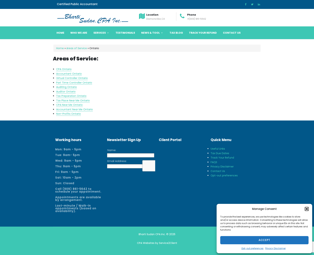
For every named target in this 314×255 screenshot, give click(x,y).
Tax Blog (176, 33)
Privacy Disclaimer (275, 248)
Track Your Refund (203, 33)
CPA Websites (145, 243)
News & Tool (150, 33)
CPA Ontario (64, 69)
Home (60, 33)
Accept (264, 240)
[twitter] (251, 4)
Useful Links (218, 149)
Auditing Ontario (66, 87)
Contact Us (232, 33)
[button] (307, 209)
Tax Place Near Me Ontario (73, 100)
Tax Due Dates (220, 153)
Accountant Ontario (69, 74)
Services (99, 33)
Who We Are (78, 33)
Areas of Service (76, 48)
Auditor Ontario (66, 91)
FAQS (214, 162)
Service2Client (168, 243)
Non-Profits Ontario (68, 114)
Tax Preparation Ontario (71, 96)
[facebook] (244, 4)
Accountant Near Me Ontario (74, 109)
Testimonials (125, 33)
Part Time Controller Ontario (74, 82)
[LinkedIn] (258, 4)
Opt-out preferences (252, 248)
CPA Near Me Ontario (69, 105)
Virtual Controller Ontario (72, 78)
